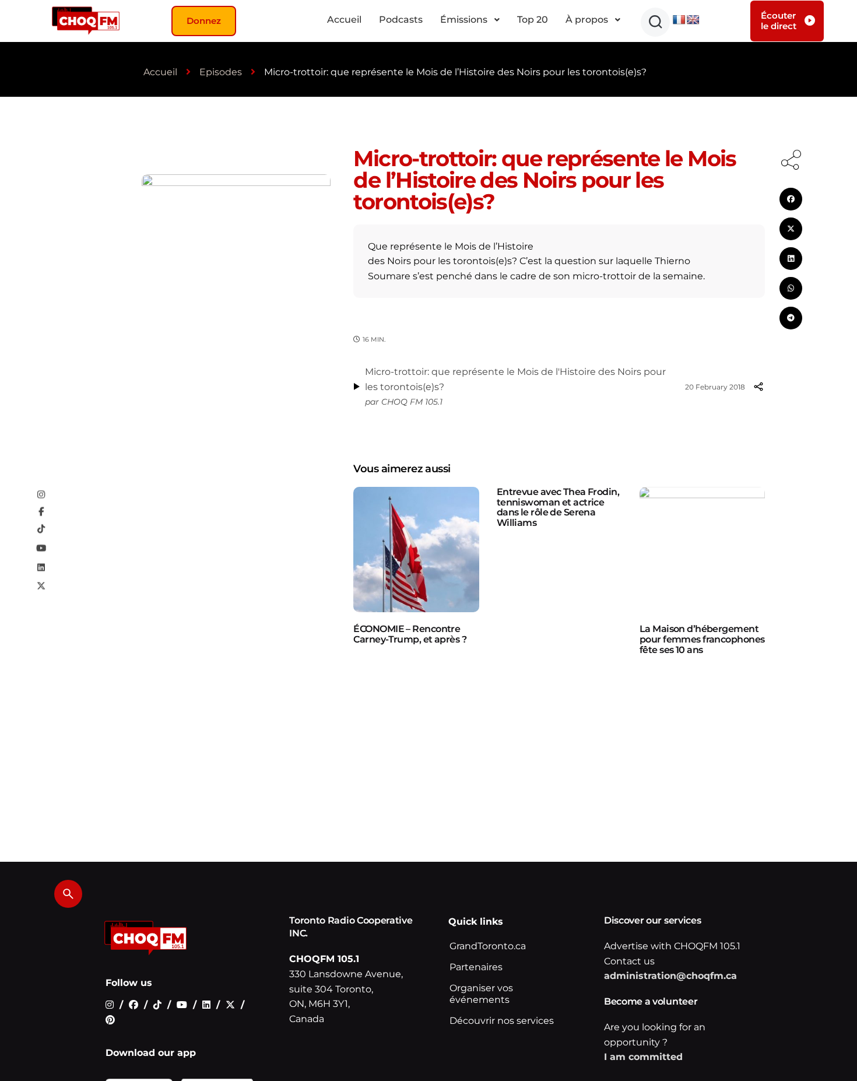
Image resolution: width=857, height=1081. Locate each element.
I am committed (643, 1056)
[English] (693, 20)
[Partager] (758, 386)
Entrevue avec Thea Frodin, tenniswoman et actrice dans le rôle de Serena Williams (558, 507)
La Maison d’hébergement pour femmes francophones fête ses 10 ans (702, 639)
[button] (655, 22)
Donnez (204, 20)
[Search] (68, 894)
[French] (679, 20)
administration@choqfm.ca (670, 975)
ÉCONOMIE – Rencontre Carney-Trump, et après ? (409, 634)
